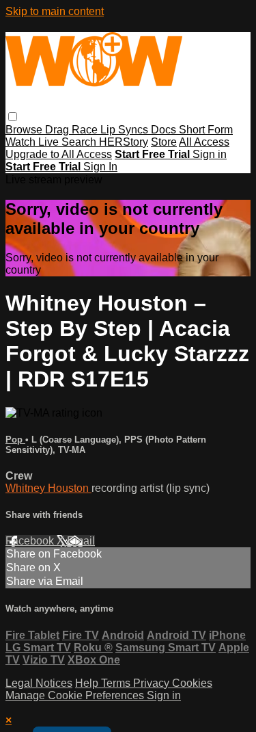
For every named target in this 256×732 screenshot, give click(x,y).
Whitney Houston (48, 488)
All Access (204, 142)
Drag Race (72, 129)
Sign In (100, 166)
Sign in (210, 154)
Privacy (152, 683)
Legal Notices (38, 683)
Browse (25, 129)
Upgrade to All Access (58, 154)
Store (164, 142)
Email (81, 541)
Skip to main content (54, 11)
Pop (15, 439)
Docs (165, 129)
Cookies (192, 683)
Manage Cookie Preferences (76, 695)
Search (80, 142)
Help (88, 683)
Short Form (206, 129)
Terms (117, 683)
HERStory (123, 142)
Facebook (31, 541)
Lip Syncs (125, 129)
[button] (12, 116)
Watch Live (33, 142)
